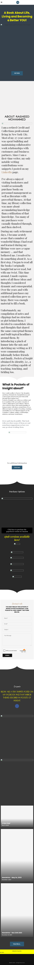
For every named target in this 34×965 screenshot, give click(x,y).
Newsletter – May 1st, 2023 (12, 877)
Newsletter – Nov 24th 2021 (12, 933)
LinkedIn (7, 172)
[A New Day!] (17, 816)
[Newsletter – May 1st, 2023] (17, 855)
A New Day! (6, 823)
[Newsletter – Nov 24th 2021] (17, 910)
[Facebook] (17, 706)
